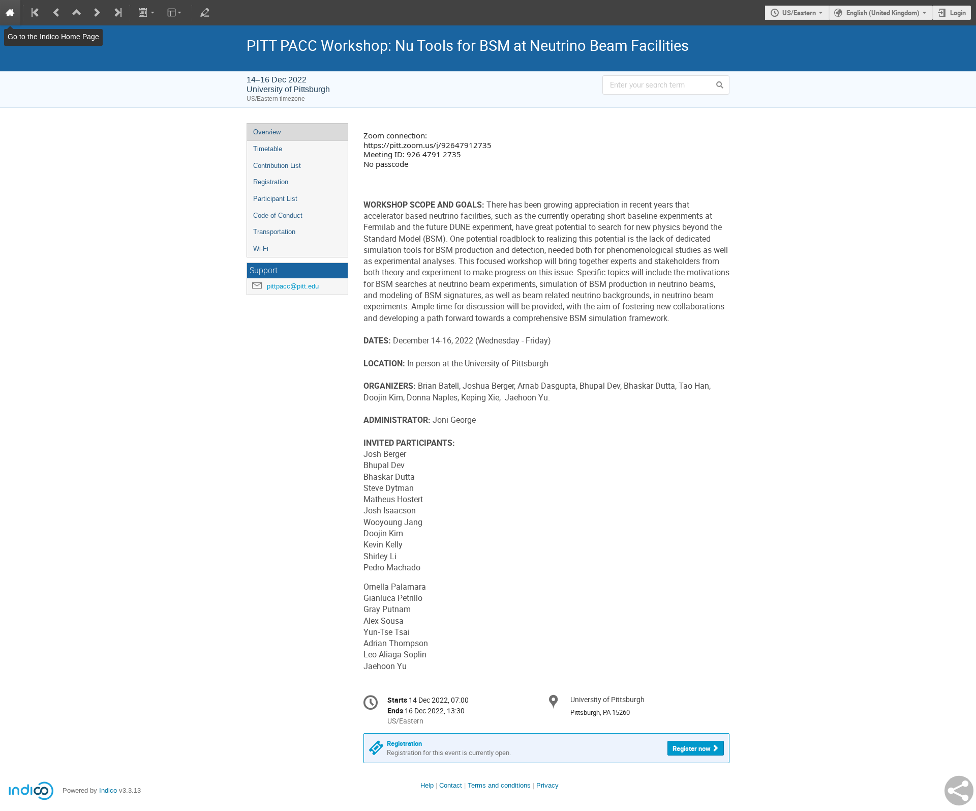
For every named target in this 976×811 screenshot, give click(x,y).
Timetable (267, 149)
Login (958, 12)
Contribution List (277, 165)
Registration (270, 182)
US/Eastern (799, 12)
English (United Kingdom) (883, 12)
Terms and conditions (499, 785)
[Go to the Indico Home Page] (10, 12)
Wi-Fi (260, 248)
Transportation (274, 232)
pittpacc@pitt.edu (293, 286)
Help (427, 785)
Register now (692, 748)
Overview (267, 132)
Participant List (275, 198)
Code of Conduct (277, 215)
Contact (450, 785)
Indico (108, 790)
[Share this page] (958, 790)
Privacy (547, 785)
